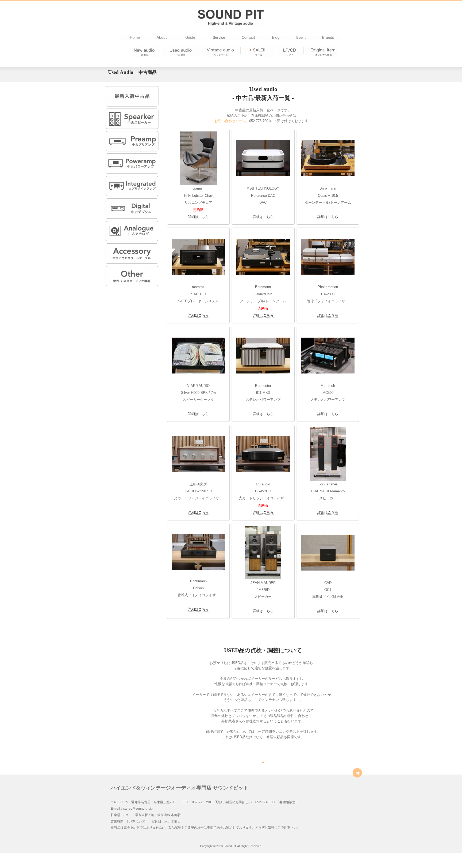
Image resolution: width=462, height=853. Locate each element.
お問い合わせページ (230, 121)
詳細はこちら (198, 217)
